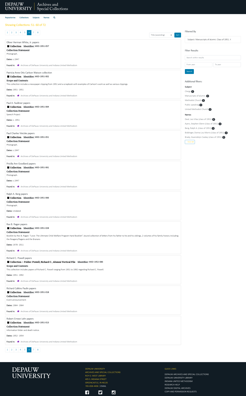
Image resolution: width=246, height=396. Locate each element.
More (190, 142)
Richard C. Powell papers (19, 258)
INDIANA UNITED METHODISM (179, 381)
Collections (24, 18)
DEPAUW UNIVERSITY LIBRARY (178, 378)
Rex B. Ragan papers (17, 224)
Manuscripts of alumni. (195, 96)
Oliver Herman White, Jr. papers (23, 42)
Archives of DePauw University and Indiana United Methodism (49, 65)
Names (46, 18)
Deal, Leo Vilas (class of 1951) (198, 119)
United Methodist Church (197, 109)
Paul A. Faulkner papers (18, 103)
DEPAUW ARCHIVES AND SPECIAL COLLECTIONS (187, 374)
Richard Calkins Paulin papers (21, 288)
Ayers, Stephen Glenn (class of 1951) (202, 124)
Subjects (36, 18)
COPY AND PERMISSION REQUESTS (181, 391)
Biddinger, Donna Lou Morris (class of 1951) (205, 133)
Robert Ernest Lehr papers (20, 319)
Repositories (10, 18)
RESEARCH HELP (172, 385)
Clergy (188, 91)
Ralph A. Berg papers (17, 194)
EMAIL (103, 386)
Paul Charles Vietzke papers (21, 133)
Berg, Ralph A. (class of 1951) (198, 128)
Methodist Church (193, 100)
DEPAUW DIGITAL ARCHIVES (177, 388)
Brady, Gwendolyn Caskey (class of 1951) (203, 137)
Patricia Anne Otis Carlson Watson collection (29, 73)
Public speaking (192, 105)
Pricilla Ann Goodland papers (21, 163)
